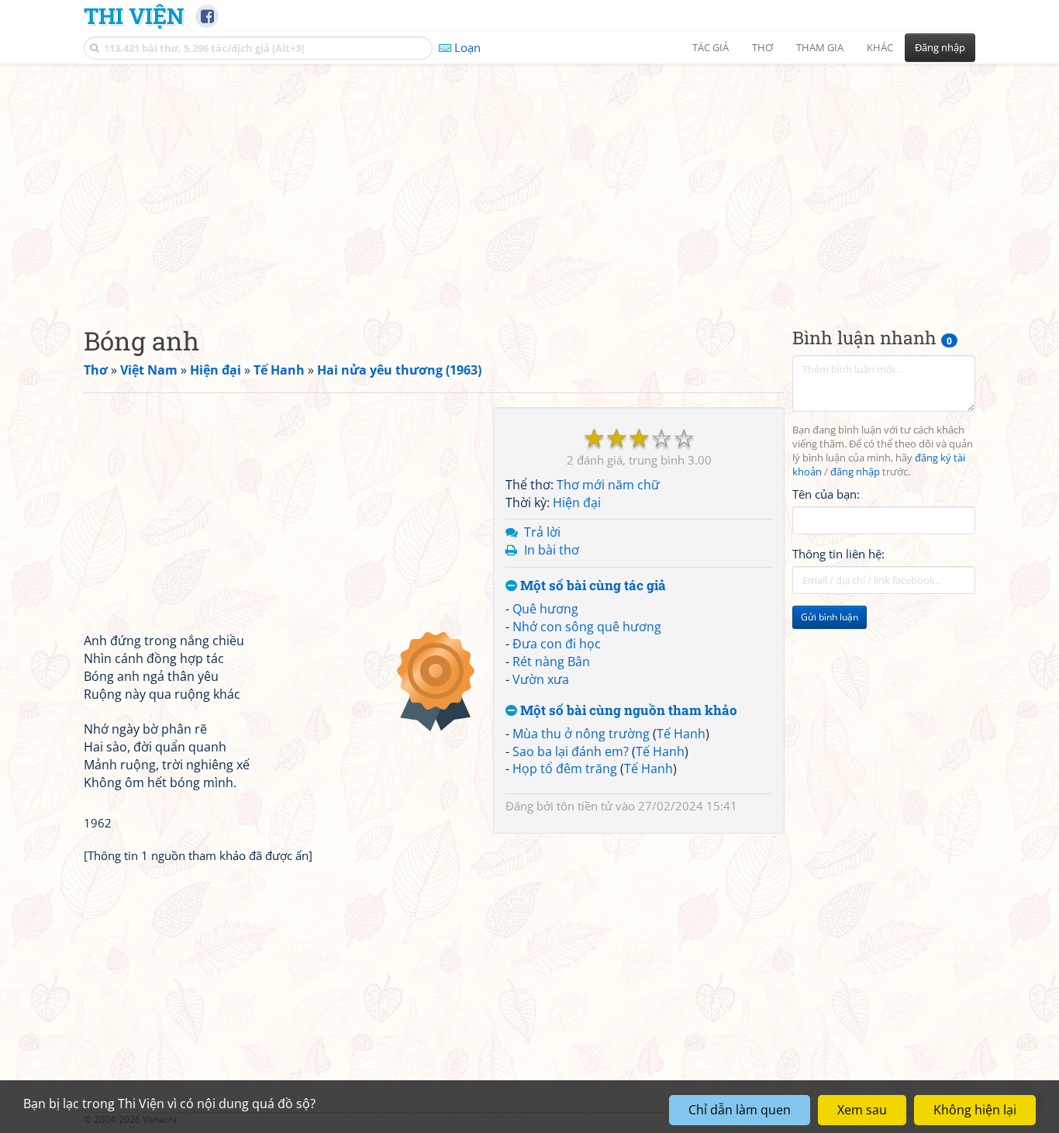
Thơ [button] (762, 47)
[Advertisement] (529, 182)
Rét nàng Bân (551, 661)
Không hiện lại (974, 1109)
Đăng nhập (940, 47)
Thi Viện (134, 15)
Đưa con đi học (556, 643)
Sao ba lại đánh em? (570, 751)
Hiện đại (577, 502)
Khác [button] (880, 47)
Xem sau (862, 1109)
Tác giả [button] (710, 47)
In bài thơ (551, 549)
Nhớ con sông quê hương (586, 626)
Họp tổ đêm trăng (564, 768)
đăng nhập (855, 471)
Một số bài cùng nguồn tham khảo (627, 710)
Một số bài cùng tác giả (591, 586)
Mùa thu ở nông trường (581, 733)
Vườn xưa (540, 679)
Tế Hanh (681, 733)
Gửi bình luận (829, 616)
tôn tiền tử (584, 805)
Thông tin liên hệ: (838, 553)
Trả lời (542, 532)
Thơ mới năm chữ (608, 484)
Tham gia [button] (819, 47)
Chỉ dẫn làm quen (739, 1109)
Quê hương (545, 608)
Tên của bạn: (826, 493)
